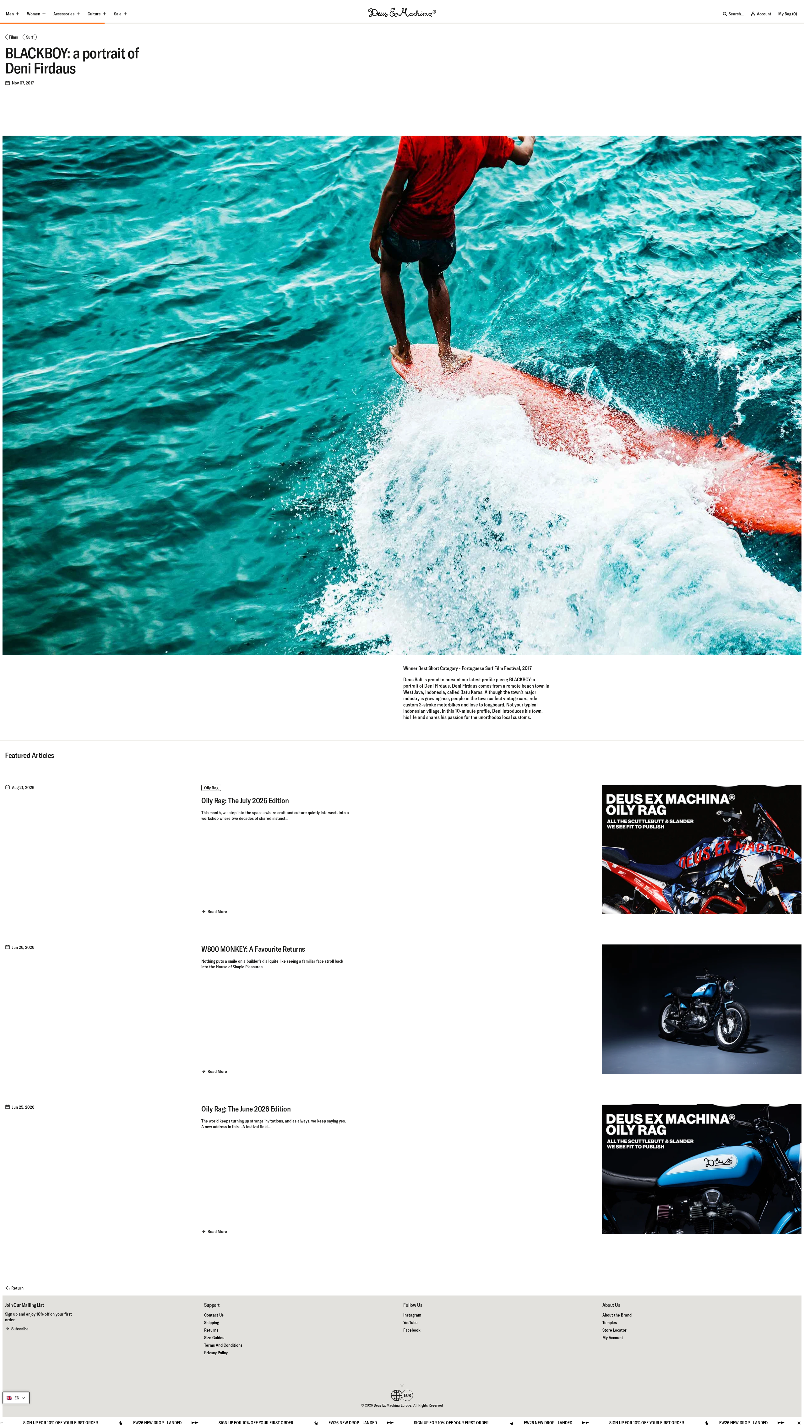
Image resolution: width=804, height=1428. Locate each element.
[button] (16, 1398)
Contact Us (214, 1315)
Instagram (412, 1315)
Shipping (211, 1322)
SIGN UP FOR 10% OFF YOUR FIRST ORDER (66, 1422)
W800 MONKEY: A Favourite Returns (253, 949)
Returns (211, 1330)
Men (10, 14)
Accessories (63, 14)
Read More (217, 911)
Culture (94, 14)
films (13, 37)
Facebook (412, 1330)
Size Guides (214, 1337)
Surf (29, 37)
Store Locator (614, 1330)
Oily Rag (211, 788)
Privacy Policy (216, 1352)
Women (33, 14)
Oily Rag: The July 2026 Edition (245, 800)
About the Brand (617, 1315)
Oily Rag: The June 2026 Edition (246, 1108)
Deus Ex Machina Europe (392, 1405)
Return (17, 1287)
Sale (118, 14)
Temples (609, 1322)
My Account (612, 1337)
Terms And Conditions (223, 1345)
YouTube (410, 1322)
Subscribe (20, 1329)
